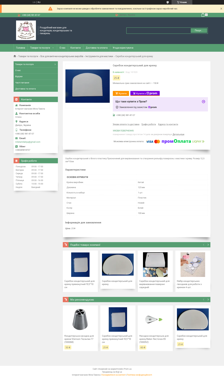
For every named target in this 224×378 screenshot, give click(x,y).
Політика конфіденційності (139, 375)
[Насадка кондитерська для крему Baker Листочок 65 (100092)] (155, 319)
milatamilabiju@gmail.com (27, 142)
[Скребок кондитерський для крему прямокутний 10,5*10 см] (80, 264)
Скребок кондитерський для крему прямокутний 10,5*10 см (79, 284)
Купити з (141, 93)
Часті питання (22, 82)
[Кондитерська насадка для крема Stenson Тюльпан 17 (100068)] (80, 319)
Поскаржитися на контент (113, 375)
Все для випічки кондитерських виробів (62, 56)
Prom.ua (128, 369)
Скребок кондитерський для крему (117, 282)
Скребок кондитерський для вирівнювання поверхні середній (154, 284)
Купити (123, 93)
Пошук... (199, 30)
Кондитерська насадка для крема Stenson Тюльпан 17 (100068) (79, 338)
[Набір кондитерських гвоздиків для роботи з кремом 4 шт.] (193, 264)
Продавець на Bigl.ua (112, 372)
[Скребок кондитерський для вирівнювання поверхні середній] (155, 264)
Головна (20, 47)
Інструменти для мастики (99, 56)
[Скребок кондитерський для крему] (118, 264)
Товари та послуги (40, 47)
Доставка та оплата (97, 47)
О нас (62, 47)
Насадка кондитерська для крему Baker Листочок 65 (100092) (154, 338)
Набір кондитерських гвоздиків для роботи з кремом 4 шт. (189, 284)
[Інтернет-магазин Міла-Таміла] (26, 30)
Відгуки (18, 76)
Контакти (76, 47)
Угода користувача (123, 47)
